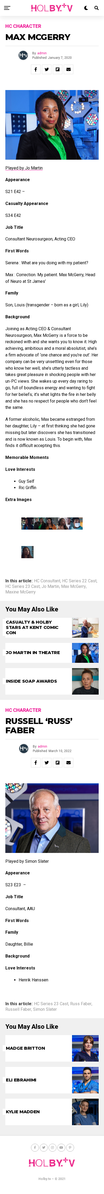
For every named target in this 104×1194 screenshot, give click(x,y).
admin (42, 53)
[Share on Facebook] (36, 69)
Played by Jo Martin (24, 168)
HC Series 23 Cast (22, 586)
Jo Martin (50, 586)
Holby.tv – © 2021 (52, 1179)
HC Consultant (47, 581)
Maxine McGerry (20, 592)
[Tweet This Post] (46, 69)
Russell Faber (18, 1009)
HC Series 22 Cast (79, 581)
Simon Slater (45, 1009)
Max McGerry (73, 586)
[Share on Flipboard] (57, 69)
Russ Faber (80, 1004)
